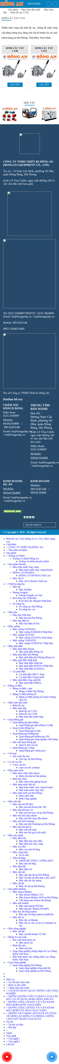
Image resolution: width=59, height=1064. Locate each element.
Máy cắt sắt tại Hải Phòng (32, 886)
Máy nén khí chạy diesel (25, 815)
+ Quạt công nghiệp (16, 962)
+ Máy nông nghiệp (16, 928)
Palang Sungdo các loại (30, 595)
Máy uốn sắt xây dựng (30, 880)
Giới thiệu (11, 544)
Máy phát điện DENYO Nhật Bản (36, 666)
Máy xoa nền (19, 846)
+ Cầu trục (11, 753)
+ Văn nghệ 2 (13, 1041)
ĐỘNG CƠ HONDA (23, 572)
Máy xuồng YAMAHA (24, 629)
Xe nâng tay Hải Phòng (30, 606)
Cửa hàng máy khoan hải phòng (35, 900)
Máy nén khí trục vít (23, 810)
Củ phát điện (19, 671)
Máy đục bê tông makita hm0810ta (36, 914)
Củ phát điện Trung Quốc (31, 677)
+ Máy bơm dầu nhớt (16, 702)
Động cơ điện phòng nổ (24, 694)
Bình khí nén (19, 945)
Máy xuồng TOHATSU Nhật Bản (36, 643)
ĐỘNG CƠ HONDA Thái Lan (34, 575)
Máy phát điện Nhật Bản (25, 660)
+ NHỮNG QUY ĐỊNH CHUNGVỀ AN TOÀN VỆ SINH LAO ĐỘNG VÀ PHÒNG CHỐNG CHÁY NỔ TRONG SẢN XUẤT (31, 1016)
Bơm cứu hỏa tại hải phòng (32, 776)
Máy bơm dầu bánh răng (31, 716)
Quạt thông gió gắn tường (25, 722)
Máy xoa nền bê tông (29, 849)
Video (9, 1033)
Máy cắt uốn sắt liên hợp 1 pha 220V (37, 877)
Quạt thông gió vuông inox (32, 750)
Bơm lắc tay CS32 (20, 12)
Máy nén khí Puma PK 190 (32, 807)
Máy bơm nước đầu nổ (24, 784)
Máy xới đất (19, 931)
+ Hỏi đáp (11, 1027)
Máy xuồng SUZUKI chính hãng (35, 637)
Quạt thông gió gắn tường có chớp (36, 725)
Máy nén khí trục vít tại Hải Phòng (36, 812)
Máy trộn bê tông (27, 863)
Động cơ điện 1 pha (22, 688)
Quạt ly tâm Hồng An (23, 728)
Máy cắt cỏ (18, 578)
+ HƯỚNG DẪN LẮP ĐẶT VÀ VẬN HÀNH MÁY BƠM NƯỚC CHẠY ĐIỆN (30, 1003)
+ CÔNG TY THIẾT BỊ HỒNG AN (24, 547)
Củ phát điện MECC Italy (32, 674)
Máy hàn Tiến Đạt (22, 615)
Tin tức (9, 1021)
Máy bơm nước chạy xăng (26, 567)
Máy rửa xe (18, 917)
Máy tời (16, 586)
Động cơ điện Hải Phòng (31, 691)
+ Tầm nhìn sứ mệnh (16, 550)
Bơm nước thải (26, 795)
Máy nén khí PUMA (23, 804)
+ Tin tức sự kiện (14, 1024)
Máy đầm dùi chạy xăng (31, 843)
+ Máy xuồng (13, 626)
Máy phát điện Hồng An (31, 651)
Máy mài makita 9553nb (31, 906)
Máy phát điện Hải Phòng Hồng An (36, 657)
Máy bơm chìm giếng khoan (33, 781)
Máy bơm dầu (19, 708)
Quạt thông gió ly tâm (30, 730)
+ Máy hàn (11, 612)
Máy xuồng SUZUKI (23, 634)
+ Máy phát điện (14, 646)
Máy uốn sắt (19, 872)
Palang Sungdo (20, 592)
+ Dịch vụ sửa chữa (16, 985)
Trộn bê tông (19, 858)
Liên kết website (33, 525)
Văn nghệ (11, 1036)
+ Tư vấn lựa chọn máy (18, 982)
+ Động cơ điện (14, 685)
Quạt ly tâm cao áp (28, 745)
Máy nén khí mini (28, 829)
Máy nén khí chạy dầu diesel (33, 818)
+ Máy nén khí (13, 801)
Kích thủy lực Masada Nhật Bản (35, 601)
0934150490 (33, 3)
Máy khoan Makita (22, 891)
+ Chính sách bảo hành (17, 987)
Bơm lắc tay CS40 (15, 49)
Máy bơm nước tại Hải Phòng (27, 793)
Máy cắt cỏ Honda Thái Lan (33, 581)
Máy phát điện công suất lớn (27, 680)
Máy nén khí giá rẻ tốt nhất (32, 832)
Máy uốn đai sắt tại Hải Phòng (34, 875)
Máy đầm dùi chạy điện (30, 841)
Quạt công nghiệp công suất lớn (35, 968)
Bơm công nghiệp (28, 798)
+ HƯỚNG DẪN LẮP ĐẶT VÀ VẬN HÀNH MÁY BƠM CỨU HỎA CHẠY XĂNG (30, 1009)
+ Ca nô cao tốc (14, 762)
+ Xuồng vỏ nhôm (15, 555)
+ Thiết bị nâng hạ (15, 584)
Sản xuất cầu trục (21, 756)
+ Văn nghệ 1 (13, 1038)
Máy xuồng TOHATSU (25, 640)
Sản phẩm (13, 9)
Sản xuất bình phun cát (24, 939)
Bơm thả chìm (20, 778)
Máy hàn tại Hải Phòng (30, 617)
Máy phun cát (26, 942)
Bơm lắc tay (19, 705)
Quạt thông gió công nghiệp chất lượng (38, 739)
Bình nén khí (25, 948)
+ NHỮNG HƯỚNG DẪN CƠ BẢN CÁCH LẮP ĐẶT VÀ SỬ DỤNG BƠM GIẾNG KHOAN (32, 997)
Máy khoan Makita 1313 (31, 894)
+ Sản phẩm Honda (16, 564)
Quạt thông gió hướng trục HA (34, 736)
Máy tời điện (25, 589)
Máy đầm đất (19, 866)
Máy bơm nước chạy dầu (31, 790)
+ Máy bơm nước (15, 770)
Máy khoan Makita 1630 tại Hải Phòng (38, 897)
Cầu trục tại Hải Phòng (30, 759)
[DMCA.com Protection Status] (12, 511)
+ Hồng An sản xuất (16, 937)
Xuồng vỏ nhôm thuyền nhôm (34, 561)
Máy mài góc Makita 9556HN (34, 908)
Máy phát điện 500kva (30, 682)
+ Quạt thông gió (14, 719)
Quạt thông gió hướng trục (26, 733)
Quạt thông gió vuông (23, 747)
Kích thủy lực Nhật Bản (25, 598)
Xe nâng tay (19, 603)
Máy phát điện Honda (23, 649)
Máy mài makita (21, 903)
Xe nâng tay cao (27, 609)
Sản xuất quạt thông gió (24, 742)
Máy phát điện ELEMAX (32, 668)
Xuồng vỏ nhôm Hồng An (26, 558)
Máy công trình (20, 852)
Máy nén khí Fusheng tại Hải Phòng (37, 824)
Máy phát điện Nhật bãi (30, 663)
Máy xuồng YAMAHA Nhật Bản (35, 632)
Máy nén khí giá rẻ (22, 826)
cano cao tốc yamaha (29, 767)
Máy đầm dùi (19, 838)
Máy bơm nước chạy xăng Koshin (36, 787)
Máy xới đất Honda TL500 (32, 934)
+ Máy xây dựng (14, 835)
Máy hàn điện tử (21, 620)
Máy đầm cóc (25, 869)
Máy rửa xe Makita (28, 920)
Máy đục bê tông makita (25, 911)
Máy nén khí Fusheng (23, 821)
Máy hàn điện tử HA (29, 623)
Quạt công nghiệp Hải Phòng (27, 965)
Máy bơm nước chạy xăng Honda (35, 569)
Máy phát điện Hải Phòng (25, 654)
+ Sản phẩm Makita (16, 889)
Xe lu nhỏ (24, 855)
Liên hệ (10, 1044)
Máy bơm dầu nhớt (30, 9)
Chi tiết (15, 84)
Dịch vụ (10, 979)
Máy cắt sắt (18, 883)
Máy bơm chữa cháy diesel (26, 773)
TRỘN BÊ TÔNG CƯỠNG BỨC (36, 860)
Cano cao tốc (19, 764)
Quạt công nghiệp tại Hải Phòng (35, 971)
